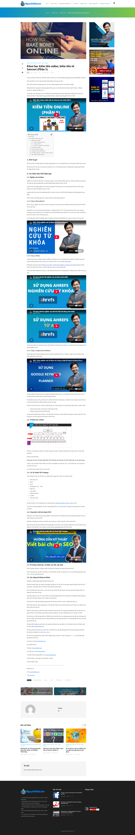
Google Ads (54, 3)
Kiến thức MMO (63, 12)
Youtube (75, 3)
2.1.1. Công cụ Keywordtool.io (38, 142)
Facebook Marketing (64, 3)
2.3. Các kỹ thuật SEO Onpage (36, 149)
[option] (30, 741)
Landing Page (83, 3)
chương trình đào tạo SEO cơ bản (64, 503)
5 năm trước (35, 72)
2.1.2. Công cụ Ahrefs (36, 143)
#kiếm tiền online (37, 680)
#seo (52, 680)
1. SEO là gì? (31, 136)
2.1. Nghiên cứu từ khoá (35, 140)
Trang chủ (47, 12)
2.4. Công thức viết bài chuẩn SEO (37, 151)
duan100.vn (47, 632)
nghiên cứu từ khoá (47, 265)
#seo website (67, 680)
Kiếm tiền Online (104, 3)
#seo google (58, 680)
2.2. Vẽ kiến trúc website (35, 147)
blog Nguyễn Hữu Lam (38, 626)
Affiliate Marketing (27, 744)
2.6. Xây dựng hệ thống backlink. (37, 154)
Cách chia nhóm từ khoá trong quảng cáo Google (39, 692)
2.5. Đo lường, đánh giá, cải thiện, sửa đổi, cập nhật (41, 152)
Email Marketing (93, 3)
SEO (47, 3)
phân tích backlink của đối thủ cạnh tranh (65, 265)
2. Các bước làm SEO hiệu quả (35, 138)
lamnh (31, 72)
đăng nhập (31, 769)
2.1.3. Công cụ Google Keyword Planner (40, 145)
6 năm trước (25, 754)
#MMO (46, 680)
